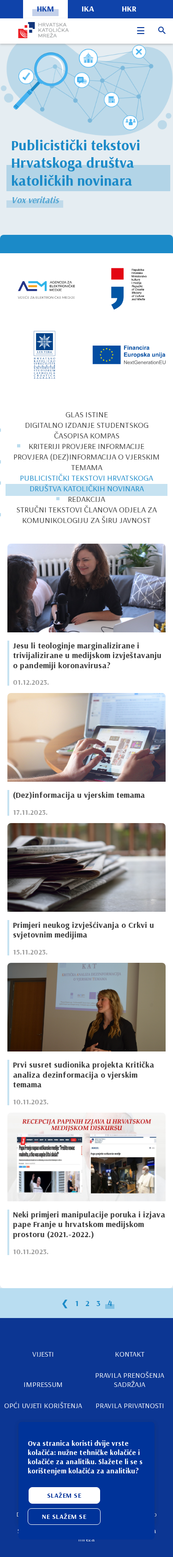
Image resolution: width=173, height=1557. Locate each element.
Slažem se (64, 1495)
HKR (129, 8)
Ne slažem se (64, 1516)
